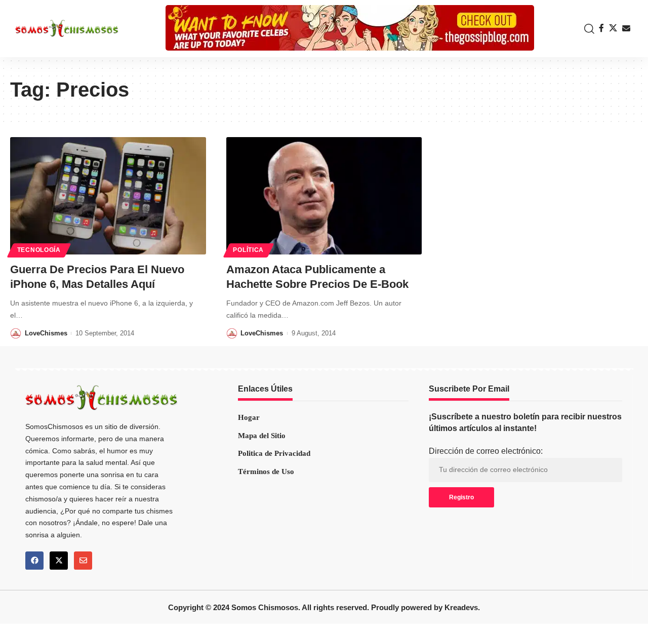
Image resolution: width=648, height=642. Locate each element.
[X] (613, 28)
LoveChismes (46, 333)
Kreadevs (461, 607)
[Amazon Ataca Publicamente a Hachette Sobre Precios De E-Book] (324, 195)
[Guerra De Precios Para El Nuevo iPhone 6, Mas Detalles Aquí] (108, 195)
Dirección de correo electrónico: (486, 451)
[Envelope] (83, 560)
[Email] (626, 28)
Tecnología (39, 250)
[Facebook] (601, 28)
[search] (586, 28)
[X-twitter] (59, 560)
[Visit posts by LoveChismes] (15, 333)
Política (248, 250)
